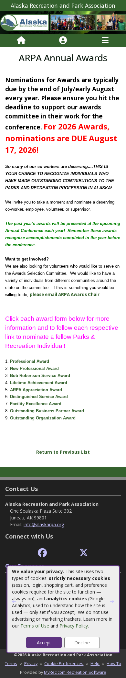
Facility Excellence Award (35, 403)
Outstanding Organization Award (43, 418)
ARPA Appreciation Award (36, 389)
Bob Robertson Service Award (40, 375)
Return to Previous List (63, 452)
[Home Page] (21, 40)
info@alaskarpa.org (44, 524)
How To (114, 663)
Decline (82, 642)
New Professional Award (34, 368)
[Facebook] (42, 553)
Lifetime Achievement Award (38, 382)
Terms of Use (34, 626)
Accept (44, 642)
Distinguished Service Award (39, 396)
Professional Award (29, 361)
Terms (11, 663)
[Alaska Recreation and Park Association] (63, 22)
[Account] (63, 40)
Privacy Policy (73, 626)
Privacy (30, 663)
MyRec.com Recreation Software (75, 672)
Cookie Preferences (63, 663)
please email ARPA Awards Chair (65, 294)
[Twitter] (83, 553)
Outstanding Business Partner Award (47, 410)
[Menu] (105, 40)
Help (95, 663)
